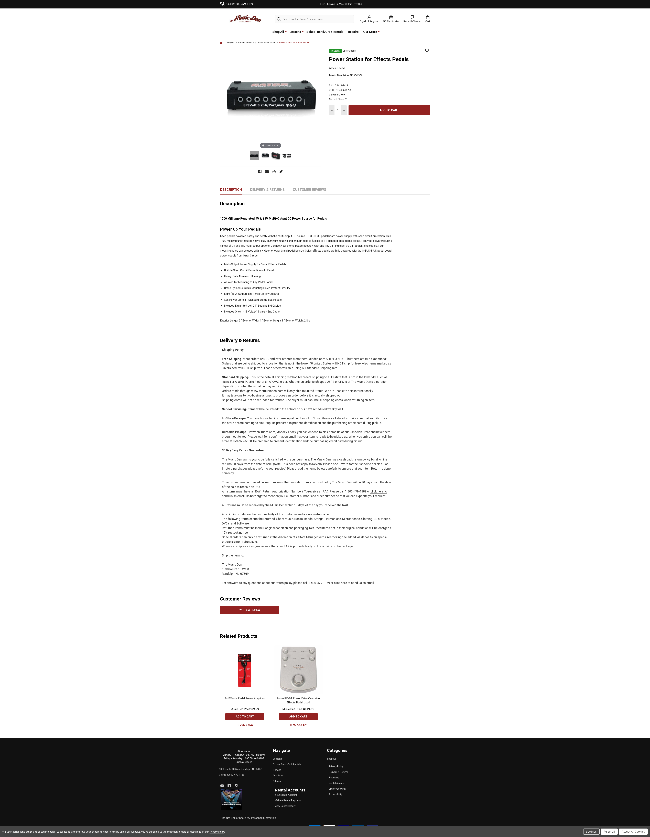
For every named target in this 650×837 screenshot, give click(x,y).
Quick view (246, 724)
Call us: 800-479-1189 (239, 4)
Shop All (278, 32)
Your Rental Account (286, 794)
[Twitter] (281, 171)
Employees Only (337, 788)
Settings (591, 831)
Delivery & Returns (338, 772)
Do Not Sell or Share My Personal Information (249, 818)
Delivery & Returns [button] (267, 191)
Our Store (370, 32)
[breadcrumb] (221, 42)
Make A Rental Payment (288, 800)
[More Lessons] (303, 31)
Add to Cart (389, 110)
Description (231, 190)
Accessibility (335, 794)
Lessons (295, 32)
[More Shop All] (286, 31)
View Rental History (285, 806)
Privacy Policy (336, 766)
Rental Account (337, 783)
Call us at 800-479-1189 (231, 774)
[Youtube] (222, 786)
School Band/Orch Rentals (324, 32)
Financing (334, 777)
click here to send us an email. (354, 583)
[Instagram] (236, 786)
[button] (231, 799)
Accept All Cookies (633, 831)
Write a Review (337, 68)
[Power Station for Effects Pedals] (254, 156)
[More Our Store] (379, 31)
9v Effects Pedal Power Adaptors (245, 698)
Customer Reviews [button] (309, 191)
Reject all (609, 831)
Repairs (353, 32)
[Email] (267, 171)
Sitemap (277, 781)
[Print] (274, 171)
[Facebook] (260, 171)
